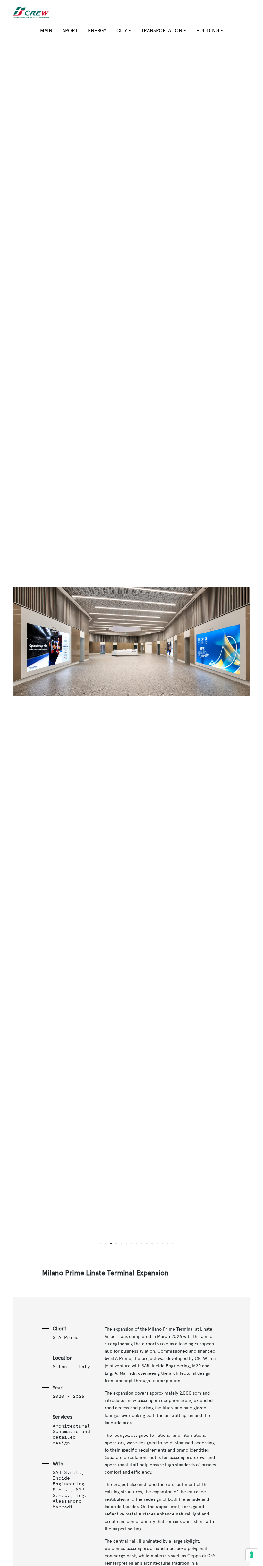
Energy (97, 31)
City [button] (121, 31)
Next (191, 645)
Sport (70, 31)
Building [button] (207, 31)
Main (46, 31)
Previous (72, 645)
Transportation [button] (161, 31)
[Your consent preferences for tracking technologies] (252, 1555)
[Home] (33, 12)
